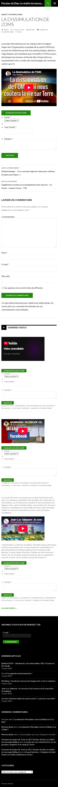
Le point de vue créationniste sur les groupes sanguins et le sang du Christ (28, 743)
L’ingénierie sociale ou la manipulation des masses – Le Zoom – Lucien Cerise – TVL (26, 184)
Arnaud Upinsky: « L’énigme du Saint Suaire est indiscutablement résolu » (28, 753)
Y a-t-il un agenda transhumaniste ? (16, 673)
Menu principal (54, 3)
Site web (5, 276)
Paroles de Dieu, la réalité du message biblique (22, 3)
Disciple (31, 30)
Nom (4, 252)
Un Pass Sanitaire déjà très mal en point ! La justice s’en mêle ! (28, 698)
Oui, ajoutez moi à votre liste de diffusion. (23, 287)
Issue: (7, 117)
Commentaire (8, 216)
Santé (4, 14)
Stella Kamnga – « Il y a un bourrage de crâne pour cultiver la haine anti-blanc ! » (28, 171)
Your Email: (10, 127)
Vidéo (6, 30)
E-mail (5, 264)
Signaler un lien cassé (16, 113)
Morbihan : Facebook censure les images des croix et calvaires (28, 681)
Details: (8, 138)
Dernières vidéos (17, 327)
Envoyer (10, 155)
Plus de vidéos (9, 608)
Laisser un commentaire (41, 408)
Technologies (15, 14)
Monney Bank (7, 727)
